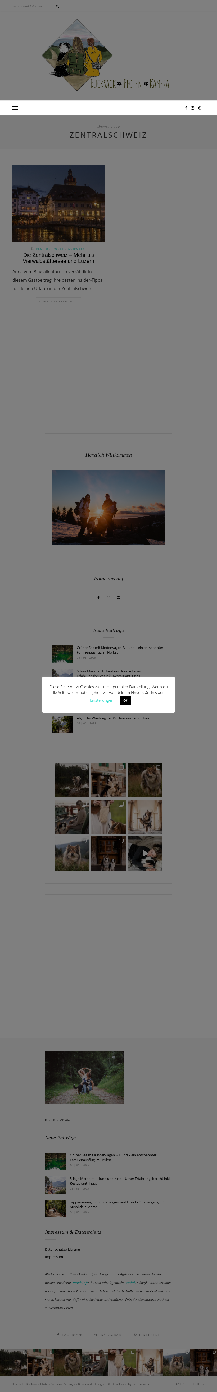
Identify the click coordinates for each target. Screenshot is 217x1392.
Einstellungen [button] (102, 700)
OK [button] (125, 700)
